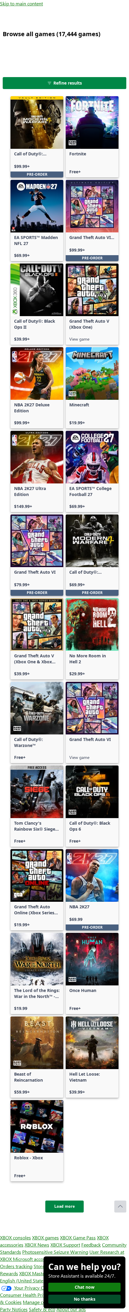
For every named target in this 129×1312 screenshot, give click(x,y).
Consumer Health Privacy (26, 1295)
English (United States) (23, 1280)
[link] (36, 136)
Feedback (91, 1244)
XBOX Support (65, 1244)
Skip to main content (21, 3)
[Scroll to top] (120, 1207)
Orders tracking (16, 1266)
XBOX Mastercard (37, 1273)
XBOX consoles (15, 1237)
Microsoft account (31, 1259)
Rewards (9, 1273)
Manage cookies (39, 1302)
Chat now (84, 1287)
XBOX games (45, 1237)
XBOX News (37, 1244)
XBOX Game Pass (78, 1237)
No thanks (84, 1299)
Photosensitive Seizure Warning (55, 1252)
